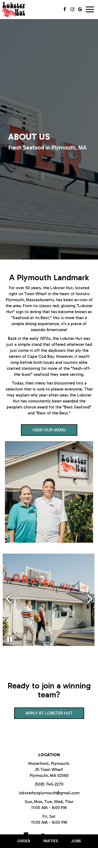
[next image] (89, 598)
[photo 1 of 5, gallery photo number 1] (48, 600)
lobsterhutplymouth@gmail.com (49, 793)
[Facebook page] (65, 9)
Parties (50, 841)
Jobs (76, 841)
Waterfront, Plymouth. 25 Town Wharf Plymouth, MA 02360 (49, 769)
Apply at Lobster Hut (43, 714)
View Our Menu (49, 429)
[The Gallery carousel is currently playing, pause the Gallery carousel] (9, 639)
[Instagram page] (72, 9)
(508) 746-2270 (49, 784)
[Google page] (80, 9)
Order (23, 841)
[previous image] (8, 598)
